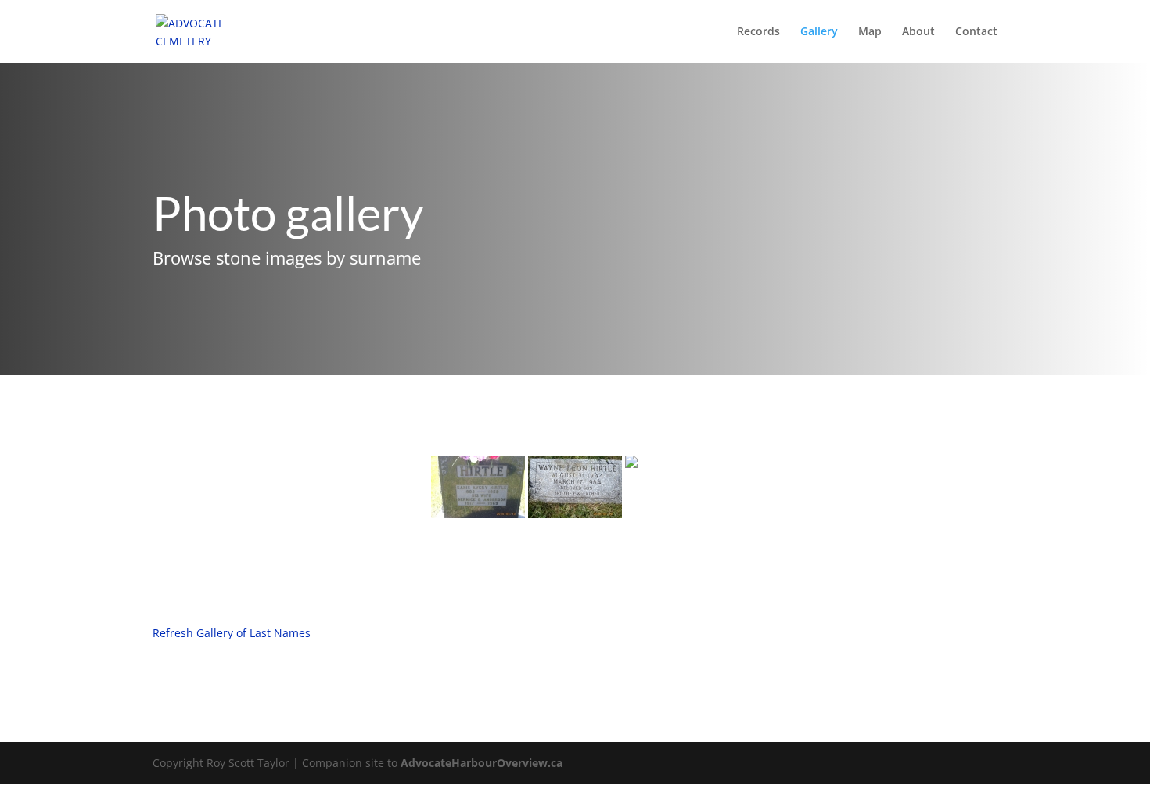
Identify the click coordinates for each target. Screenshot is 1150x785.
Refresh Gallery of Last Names (232, 632)
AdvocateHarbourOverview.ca (481, 762)
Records (758, 32)
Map (870, 32)
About (918, 32)
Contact (976, 32)
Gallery (819, 32)
